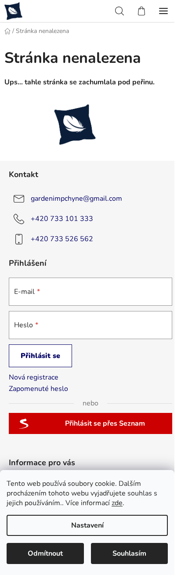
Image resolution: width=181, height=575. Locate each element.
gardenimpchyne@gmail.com (76, 198)
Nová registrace (33, 377)
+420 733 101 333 (62, 219)
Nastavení (87, 525)
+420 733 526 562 (62, 239)
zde (117, 503)
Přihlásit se (40, 356)
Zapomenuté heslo (38, 389)
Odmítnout (45, 553)
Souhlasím (129, 553)
